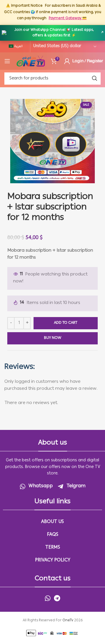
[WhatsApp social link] (47, 598)
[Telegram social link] (57, 598)
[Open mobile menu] (7, 61)
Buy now (52, 338)
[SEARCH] (94, 78)
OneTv (67, 620)
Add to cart (65, 323)
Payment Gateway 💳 (68, 18)
